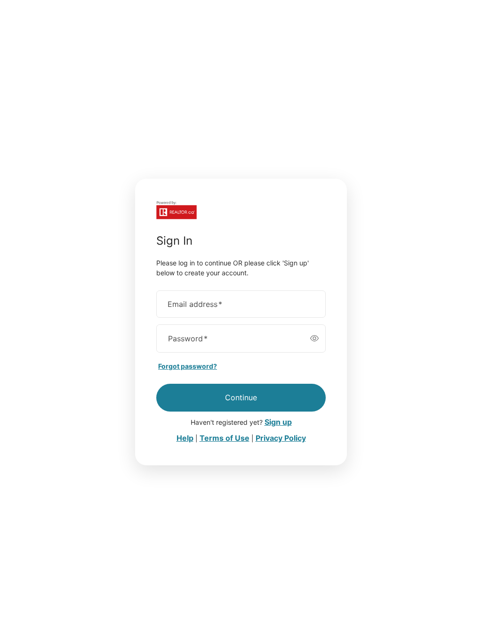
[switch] (314, 339)
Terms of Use (224, 438)
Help (185, 438)
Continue (241, 397)
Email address (195, 304)
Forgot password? (187, 366)
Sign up (278, 422)
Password (188, 338)
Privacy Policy (281, 438)
